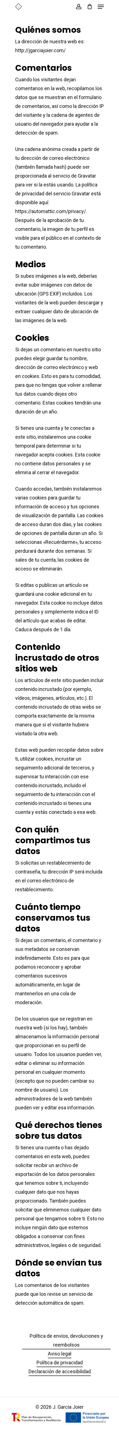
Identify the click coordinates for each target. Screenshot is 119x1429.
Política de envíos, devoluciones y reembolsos (66, 1340)
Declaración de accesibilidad (60, 1371)
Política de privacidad (60, 1362)
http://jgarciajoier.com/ (40, 50)
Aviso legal (59, 1354)
